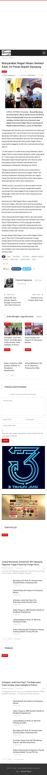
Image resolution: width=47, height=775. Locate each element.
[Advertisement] (23, 25)
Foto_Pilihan (16, 256)
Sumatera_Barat (25, 259)
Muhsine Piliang (26, 771)
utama (34, 259)
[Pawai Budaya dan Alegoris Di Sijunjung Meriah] (34, 329)
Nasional (5, 259)
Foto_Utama (25, 256)
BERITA (4, 71)
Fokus (8, 256)
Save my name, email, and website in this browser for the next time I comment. (22, 434)
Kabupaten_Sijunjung (37, 256)
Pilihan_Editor (14, 259)
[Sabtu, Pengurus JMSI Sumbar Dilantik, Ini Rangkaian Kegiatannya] (13, 354)
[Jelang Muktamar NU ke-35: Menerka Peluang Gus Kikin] (34, 354)
